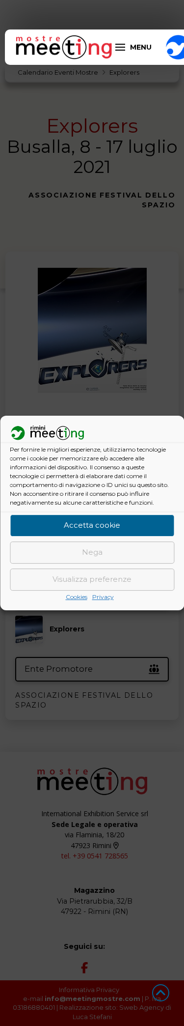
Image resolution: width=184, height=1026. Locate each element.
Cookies (76, 596)
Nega (92, 552)
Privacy (103, 596)
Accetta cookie (92, 525)
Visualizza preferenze (92, 579)
